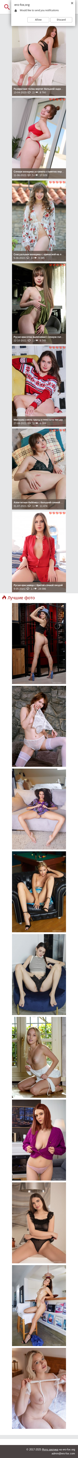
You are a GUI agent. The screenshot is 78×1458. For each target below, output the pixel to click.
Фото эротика (50, 1449)
